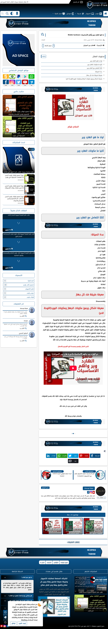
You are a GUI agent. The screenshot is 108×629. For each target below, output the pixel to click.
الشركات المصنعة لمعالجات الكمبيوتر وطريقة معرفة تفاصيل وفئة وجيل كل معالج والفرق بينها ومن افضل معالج (54, 582)
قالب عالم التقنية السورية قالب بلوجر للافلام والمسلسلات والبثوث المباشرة (19, 254)
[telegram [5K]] (31, 82)
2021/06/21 (31, 149)
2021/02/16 (20, 191)
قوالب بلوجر (19, 297)
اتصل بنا (42, 562)
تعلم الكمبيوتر (19, 289)
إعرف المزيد (22, 623)
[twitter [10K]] (19, 82)
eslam (26, 321)
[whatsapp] (31, 76)
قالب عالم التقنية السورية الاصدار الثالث (19, 215)
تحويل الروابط (64, 562)
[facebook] (7, 626)
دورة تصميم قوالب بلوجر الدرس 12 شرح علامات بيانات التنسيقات (18, 113)
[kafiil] (12, 76)
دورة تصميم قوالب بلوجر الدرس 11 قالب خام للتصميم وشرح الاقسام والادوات (19, 134)
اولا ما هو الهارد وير (96, 61)
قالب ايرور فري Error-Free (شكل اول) (78, 626)
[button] (105, 13)
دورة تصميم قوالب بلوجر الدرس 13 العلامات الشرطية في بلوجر (14, 176)
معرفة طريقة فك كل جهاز (94, 75)
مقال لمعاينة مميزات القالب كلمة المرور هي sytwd (22, 2)
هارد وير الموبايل (88, 45)
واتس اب (64, 456)
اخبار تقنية (19, 280)
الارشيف (49, 562)
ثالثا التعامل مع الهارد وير (94, 68)
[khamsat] (6, 76)
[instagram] (4, 626)
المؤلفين (56, 562)
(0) (42, 40)
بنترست (86, 456)
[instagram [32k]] (12, 82)
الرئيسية (99, 45)
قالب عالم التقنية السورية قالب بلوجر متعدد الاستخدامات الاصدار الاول (18, 235)
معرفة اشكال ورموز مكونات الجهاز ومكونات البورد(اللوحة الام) (84, 79)
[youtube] (1, 626)
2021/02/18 (20, 180)
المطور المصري (23, 333)
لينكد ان (53, 456)
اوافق (13, 623)
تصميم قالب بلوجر (19, 285)
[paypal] (19, 76)
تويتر (75, 456)
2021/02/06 (20, 203)
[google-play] (25, 76)
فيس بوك (97, 456)
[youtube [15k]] (25, 82)
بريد (75, 461)
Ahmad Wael (24, 308)
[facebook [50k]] (6, 82)
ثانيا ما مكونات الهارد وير (94, 64)
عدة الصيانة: (98, 71)
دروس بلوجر (19, 293)
